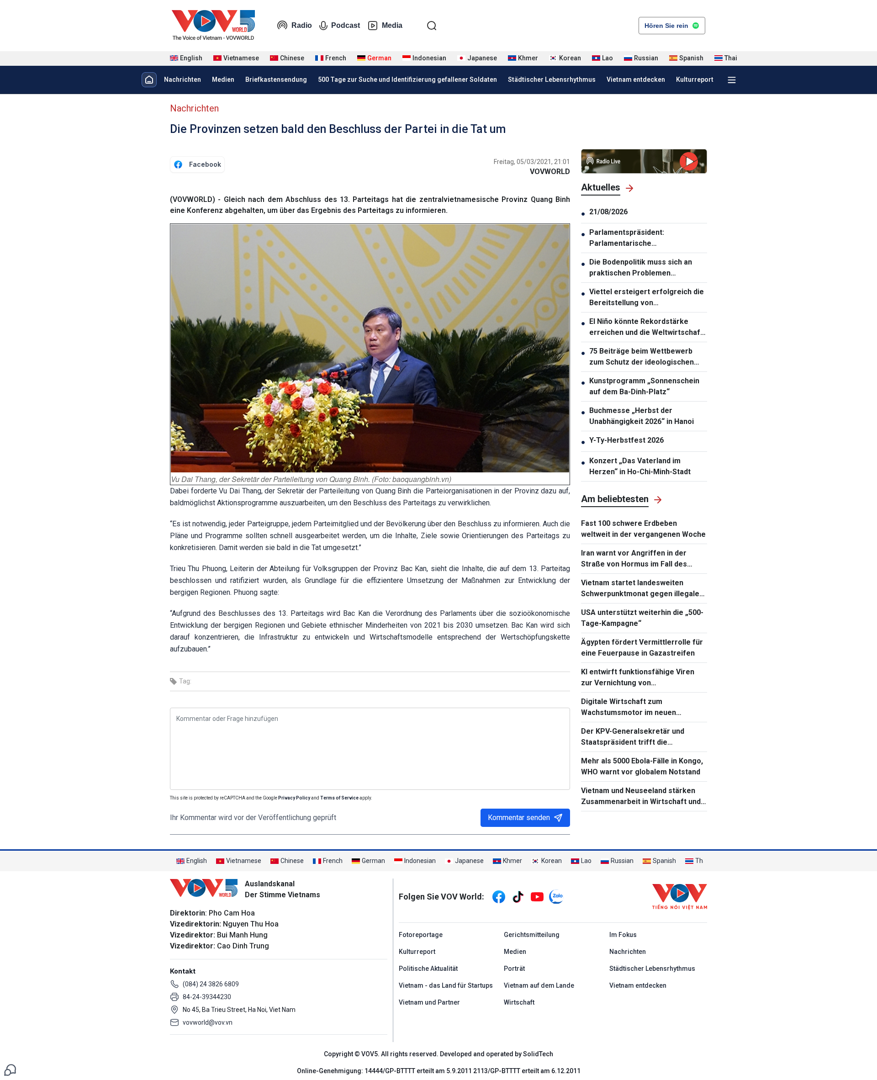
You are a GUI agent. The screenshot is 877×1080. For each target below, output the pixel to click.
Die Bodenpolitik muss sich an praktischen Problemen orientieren (640, 268)
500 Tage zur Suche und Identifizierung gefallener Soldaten (407, 79)
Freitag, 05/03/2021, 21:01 (532, 161)
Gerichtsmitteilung (532, 934)
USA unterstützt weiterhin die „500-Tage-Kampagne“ (642, 618)
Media (392, 25)
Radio (301, 25)
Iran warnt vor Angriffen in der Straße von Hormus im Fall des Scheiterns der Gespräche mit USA (641, 559)
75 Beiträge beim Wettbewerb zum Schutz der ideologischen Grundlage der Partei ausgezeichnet (641, 357)
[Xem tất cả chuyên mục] (731, 80)
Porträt (514, 968)
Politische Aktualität (428, 968)
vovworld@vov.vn (207, 1022)
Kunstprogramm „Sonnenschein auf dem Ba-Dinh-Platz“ (644, 386)
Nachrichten (182, 79)
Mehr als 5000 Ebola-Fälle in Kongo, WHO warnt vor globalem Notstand (642, 766)
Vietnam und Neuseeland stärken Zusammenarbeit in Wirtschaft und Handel (641, 796)
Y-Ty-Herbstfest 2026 (626, 440)
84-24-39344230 (207, 997)
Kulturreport (694, 79)
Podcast (345, 25)
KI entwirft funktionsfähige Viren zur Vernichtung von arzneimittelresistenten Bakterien (640, 677)
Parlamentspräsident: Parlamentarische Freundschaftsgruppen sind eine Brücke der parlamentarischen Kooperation (645, 238)
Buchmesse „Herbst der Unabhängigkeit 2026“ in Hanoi (641, 416)
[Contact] (10, 1069)
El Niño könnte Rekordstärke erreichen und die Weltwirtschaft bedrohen (646, 327)
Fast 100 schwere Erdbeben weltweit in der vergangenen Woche (643, 529)
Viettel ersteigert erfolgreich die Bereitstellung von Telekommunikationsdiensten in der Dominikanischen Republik (646, 297)
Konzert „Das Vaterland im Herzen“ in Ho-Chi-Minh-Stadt (640, 466)
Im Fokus (623, 934)
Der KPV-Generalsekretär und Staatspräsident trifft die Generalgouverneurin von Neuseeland (632, 737)
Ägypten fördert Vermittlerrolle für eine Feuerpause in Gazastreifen (642, 647)
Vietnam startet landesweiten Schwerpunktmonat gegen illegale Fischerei (640, 588)
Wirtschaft (519, 1002)
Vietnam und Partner (429, 1002)
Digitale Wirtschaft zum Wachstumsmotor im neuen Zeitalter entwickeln (628, 707)
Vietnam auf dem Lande (539, 985)
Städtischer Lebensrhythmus (552, 79)
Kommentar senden (519, 817)
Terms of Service (339, 797)
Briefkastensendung (276, 79)
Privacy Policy (294, 797)
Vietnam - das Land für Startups (446, 985)
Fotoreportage (421, 934)
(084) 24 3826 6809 (211, 984)
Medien (223, 79)
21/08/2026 (608, 211)
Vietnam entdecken (636, 79)
